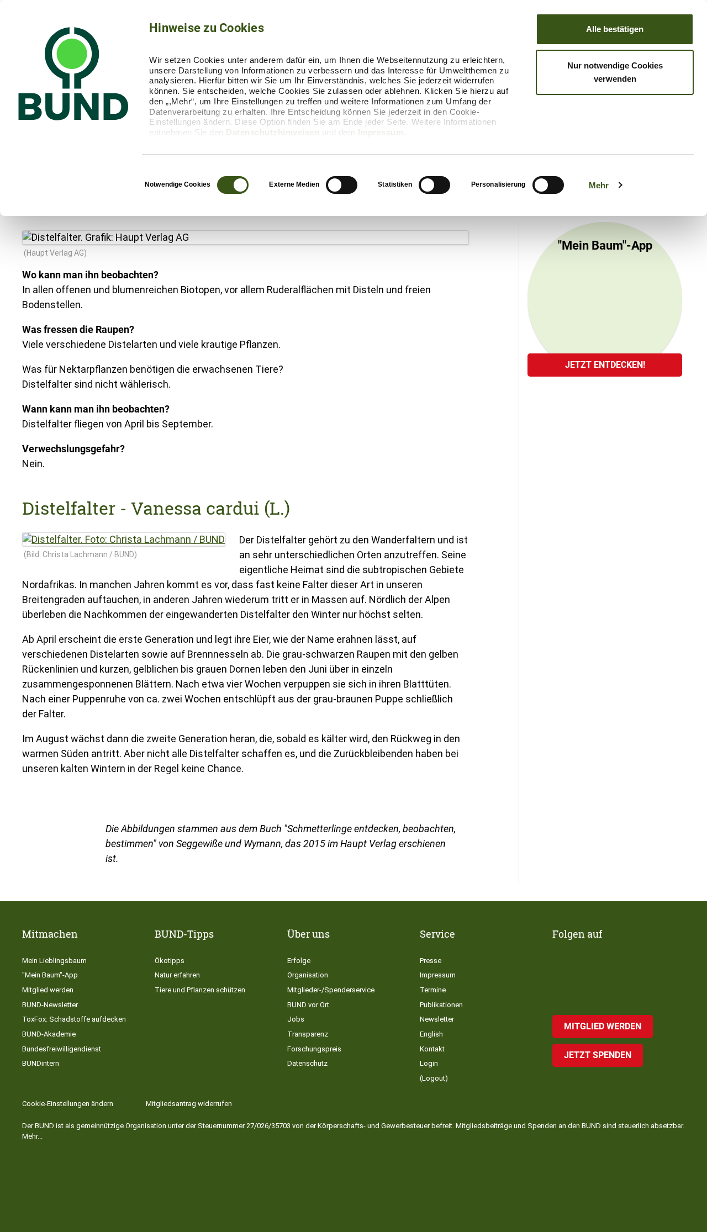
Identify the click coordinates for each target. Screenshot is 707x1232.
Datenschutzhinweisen (272, 132)
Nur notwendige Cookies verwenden (615, 72)
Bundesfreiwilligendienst (61, 1049)
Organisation (307, 975)
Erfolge (298, 960)
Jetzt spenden (597, 1055)
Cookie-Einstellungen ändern (67, 1103)
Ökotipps (169, 960)
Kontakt (432, 1049)
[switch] (341, 185)
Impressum (381, 132)
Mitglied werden (47, 990)
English (431, 1034)
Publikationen (441, 1005)
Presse (430, 960)
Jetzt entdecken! (605, 364)
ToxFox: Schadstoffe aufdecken (74, 1019)
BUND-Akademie (49, 1034)
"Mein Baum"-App (50, 975)
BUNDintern (40, 1063)
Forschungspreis (314, 1049)
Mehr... (32, 1136)
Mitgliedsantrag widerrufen (189, 1103)
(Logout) (434, 1078)
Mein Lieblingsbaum (54, 960)
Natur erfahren (177, 975)
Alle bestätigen (614, 29)
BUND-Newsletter (50, 1005)
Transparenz (307, 1034)
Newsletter (437, 1019)
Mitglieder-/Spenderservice (330, 990)
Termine (433, 990)
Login (429, 1063)
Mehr (599, 185)
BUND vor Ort (308, 1005)
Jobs (295, 1019)
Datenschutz (307, 1063)
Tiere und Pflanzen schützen (200, 990)
